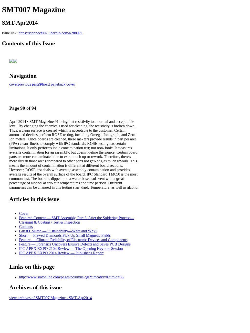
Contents (26, 227)
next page (50, 84)
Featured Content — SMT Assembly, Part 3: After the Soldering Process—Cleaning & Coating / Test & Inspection (76, 220)
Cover (24, 213)
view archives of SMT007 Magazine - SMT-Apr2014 (50, 298)
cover (13, 84)
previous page (28, 84)
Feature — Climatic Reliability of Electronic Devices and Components (73, 240)
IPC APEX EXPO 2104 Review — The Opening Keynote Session (71, 248)
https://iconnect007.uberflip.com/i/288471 (51, 33)
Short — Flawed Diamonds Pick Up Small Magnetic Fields (65, 235)
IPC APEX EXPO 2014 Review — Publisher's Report (61, 253)
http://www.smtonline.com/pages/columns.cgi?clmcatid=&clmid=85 (71, 277)
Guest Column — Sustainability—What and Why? (58, 231)
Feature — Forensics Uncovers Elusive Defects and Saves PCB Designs (75, 244)
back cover (66, 84)
